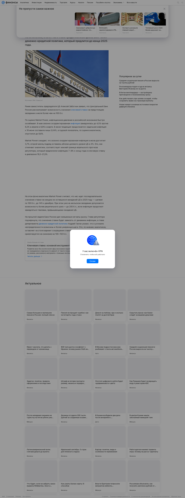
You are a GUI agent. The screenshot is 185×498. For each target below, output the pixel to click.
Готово (92, 261)
